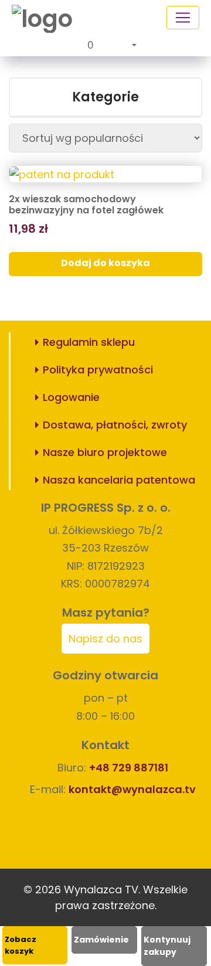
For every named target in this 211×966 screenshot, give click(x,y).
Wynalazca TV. (102, 889)
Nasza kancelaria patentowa (119, 479)
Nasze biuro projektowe (105, 452)
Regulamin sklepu (89, 342)
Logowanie (71, 397)
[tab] (105, 98)
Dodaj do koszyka (105, 263)
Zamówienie (101, 939)
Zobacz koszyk (20, 945)
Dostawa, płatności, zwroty (115, 424)
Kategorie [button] (105, 97)
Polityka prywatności (98, 369)
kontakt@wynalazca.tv (132, 789)
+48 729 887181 (128, 767)
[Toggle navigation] (182, 17)
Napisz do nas (105, 638)
